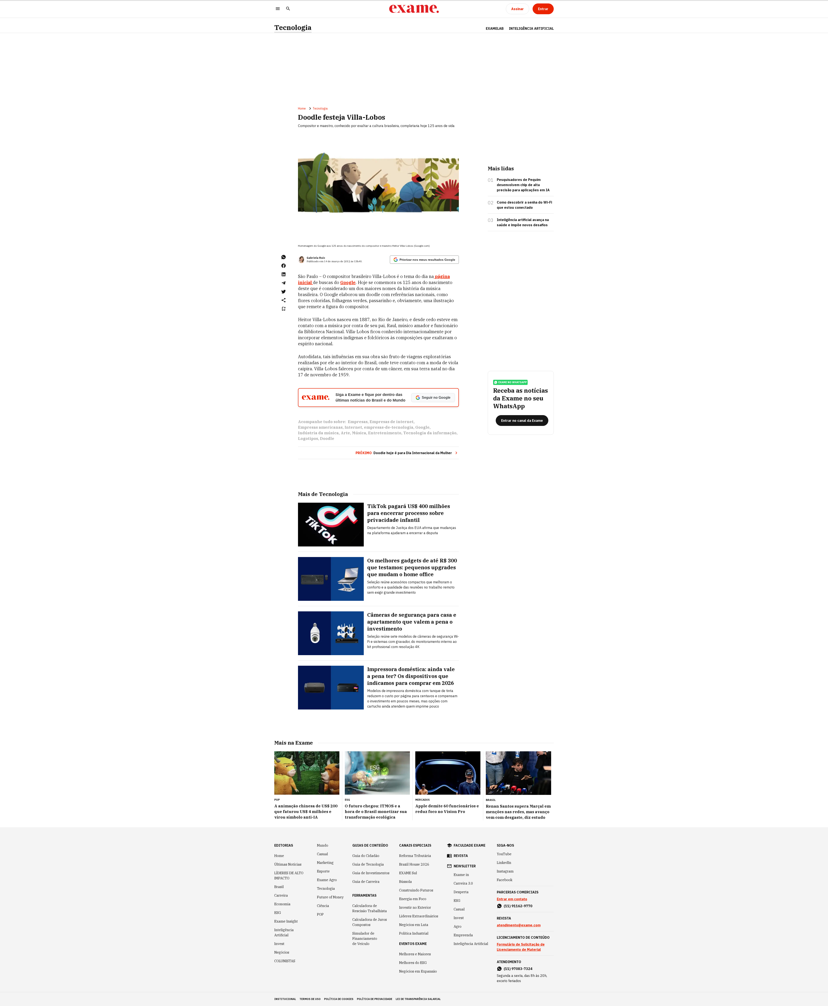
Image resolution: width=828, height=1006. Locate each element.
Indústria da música (318, 432)
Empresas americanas (320, 427)
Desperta (461, 892)
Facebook (504, 880)
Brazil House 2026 (414, 864)
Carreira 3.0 (463, 883)
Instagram (505, 871)
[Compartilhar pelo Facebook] (283, 265)
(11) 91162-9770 (518, 906)
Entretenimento (384, 432)
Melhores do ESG (413, 962)
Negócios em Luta (413, 925)
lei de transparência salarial (418, 999)
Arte (345, 432)
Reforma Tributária (415, 856)
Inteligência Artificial (284, 932)
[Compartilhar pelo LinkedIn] (283, 274)
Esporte (323, 871)
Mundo (322, 845)
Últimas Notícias (287, 864)
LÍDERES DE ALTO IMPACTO (288, 875)
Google (348, 282)
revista (461, 856)
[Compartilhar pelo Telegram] (283, 283)
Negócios (281, 952)
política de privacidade (374, 999)
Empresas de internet (392, 421)
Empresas (358, 421)
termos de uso (310, 999)
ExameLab (495, 28)
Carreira (281, 895)
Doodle (327, 438)
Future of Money (330, 897)
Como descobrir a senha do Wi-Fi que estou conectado (524, 205)
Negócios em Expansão (418, 971)
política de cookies (338, 999)
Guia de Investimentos (370, 873)
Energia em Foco (412, 899)
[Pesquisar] (288, 9)
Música (359, 432)
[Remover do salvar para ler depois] (283, 308)
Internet (353, 427)
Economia (282, 904)
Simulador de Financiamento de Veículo (364, 938)
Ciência (323, 906)
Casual (322, 854)
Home (302, 108)
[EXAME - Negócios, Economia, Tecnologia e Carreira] (414, 8)
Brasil (279, 887)
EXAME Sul (408, 873)
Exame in (461, 875)
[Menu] (277, 9)
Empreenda (463, 935)
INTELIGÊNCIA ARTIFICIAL (531, 28)
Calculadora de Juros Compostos (369, 922)
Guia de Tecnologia (368, 864)
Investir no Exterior (415, 907)
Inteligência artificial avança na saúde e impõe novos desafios (523, 222)
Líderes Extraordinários (418, 916)
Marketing (325, 862)
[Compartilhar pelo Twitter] (283, 291)
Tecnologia (293, 27)
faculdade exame (469, 845)
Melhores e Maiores (415, 954)
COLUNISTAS (284, 961)
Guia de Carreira (366, 881)
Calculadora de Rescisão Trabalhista (369, 908)
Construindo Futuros (416, 890)
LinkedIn (504, 862)
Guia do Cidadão (365, 856)
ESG (277, 912)
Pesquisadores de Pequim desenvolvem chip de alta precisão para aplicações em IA (523, 184)
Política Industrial (413, 933)
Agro (457, 926)
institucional (285, 999)
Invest (279, 944)
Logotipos (308, 438)
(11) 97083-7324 (518, 969)
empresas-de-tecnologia (388, 427)
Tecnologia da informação (429, 432)
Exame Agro (327, 880)
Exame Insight (286, 921)
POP (320, 914)
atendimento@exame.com (519, 925)
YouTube (504, 854)
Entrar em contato (512, 899)
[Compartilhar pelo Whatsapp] (283, 257)
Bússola (405, 881)
